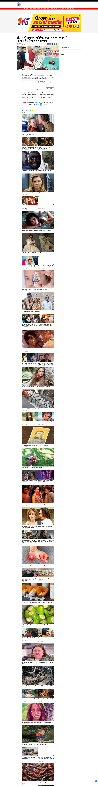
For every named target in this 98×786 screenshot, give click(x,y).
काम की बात (57, 8)
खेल (65, 8)
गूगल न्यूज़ (38, 104)
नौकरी (54, 8)
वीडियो (70, 8)
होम (24, 8)
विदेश (52, 8)
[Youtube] (51, 0)
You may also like (65, 47)
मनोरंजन (63, 8)
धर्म (60, 8)
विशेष (68, 8)
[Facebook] (46, 0)
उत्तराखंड (27, 8)
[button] (80, 4)
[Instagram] (49, 0)
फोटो (73, 8)
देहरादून (31, 8)
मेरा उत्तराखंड (34, 8)
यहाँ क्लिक (35, 102)
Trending (63, 54)
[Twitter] (48, 0)
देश (50, 8)
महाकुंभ (48, 8)
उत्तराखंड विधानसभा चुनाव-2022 (41, 8)
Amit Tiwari (20, 43)
